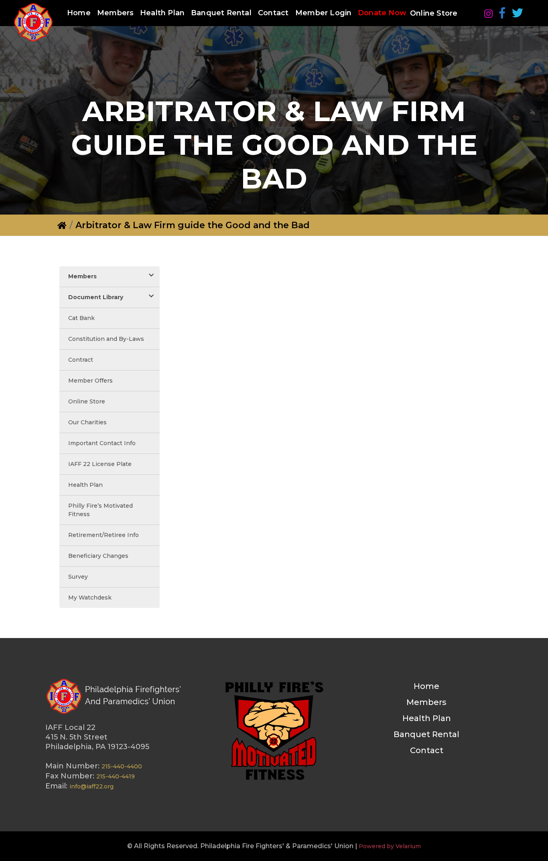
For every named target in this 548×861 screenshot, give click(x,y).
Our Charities (87, 422)
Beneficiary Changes (98, 555)
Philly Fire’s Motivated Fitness (100, 510)
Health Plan (162, 12)
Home (79, 12)
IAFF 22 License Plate (100, 464)
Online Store (433, 13)
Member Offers (90, 380)
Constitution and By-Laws (106, 338)
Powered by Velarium (390, 846)
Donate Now (382, 12)
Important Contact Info (102, 443)
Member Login (323, 12)
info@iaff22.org (91, 786)
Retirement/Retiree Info (103, 535)
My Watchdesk (90, 597)
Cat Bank (81, 318)
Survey (78, 576)
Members (115, 12)
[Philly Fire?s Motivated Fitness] (274, 732)
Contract (80, 359)
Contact (273, 12)
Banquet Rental (221, 12)
